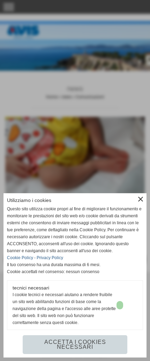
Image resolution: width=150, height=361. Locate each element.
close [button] (140, 199)
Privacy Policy (50, 257)
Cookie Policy (20, 257)
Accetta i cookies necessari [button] (75, 344)
